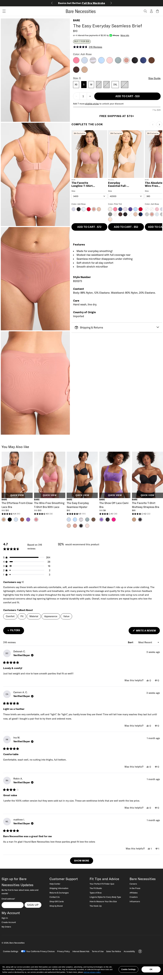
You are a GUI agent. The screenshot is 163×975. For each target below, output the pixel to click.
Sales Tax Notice (113, 951)
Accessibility (129, 951)
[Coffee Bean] (76, 71)
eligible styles (92, 103)
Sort (131, 642)
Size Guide (154, 78)
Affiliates (134, 892)
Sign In (5, 918)
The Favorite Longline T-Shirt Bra (82, 184)
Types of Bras (96, 892)
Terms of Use (98, 951)
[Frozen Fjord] (101, 62)
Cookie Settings (128, 969)
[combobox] (89, 196)
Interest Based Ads (80, 951)
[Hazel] (84, 71)
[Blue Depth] (143, 62)
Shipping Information (59, 888)
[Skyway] (84, 62)
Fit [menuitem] (22, 616)
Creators (134, 897)
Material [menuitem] (33, 616)
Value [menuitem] (66, 616)
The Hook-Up (96, 906)
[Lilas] (109, 62)
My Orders (6, 926)
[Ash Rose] (126, 62)
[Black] (135, 62)
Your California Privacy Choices (40, 951)
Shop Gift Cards (57, 901)
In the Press (135, 888)
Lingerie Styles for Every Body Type (105, 897)
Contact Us (55, 897)
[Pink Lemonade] (76, 62)
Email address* (8, 898)
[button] (3, 11)
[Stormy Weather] (118, 62)
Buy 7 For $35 (81, 41)
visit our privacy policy (92, 972)
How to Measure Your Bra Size (103, 901)
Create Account (9, 922)
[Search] (145, 11)
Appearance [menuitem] (50, 616)
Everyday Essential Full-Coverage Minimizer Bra (117, 184)
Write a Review (147, 631)
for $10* (81, 3)
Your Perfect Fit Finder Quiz (102, 883)
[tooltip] (22, 582)
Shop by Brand (56, 906)
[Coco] (151, 62)
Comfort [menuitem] (10, 616)
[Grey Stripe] (93, 62)
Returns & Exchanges (59, 892)
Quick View (17, 495)
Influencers (135, 901)
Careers (133, 883)
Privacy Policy (63, 951)
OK (151, 969)
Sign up (33, 904)
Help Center (55, 883)
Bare (76, 20)
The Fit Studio (96, 888)
